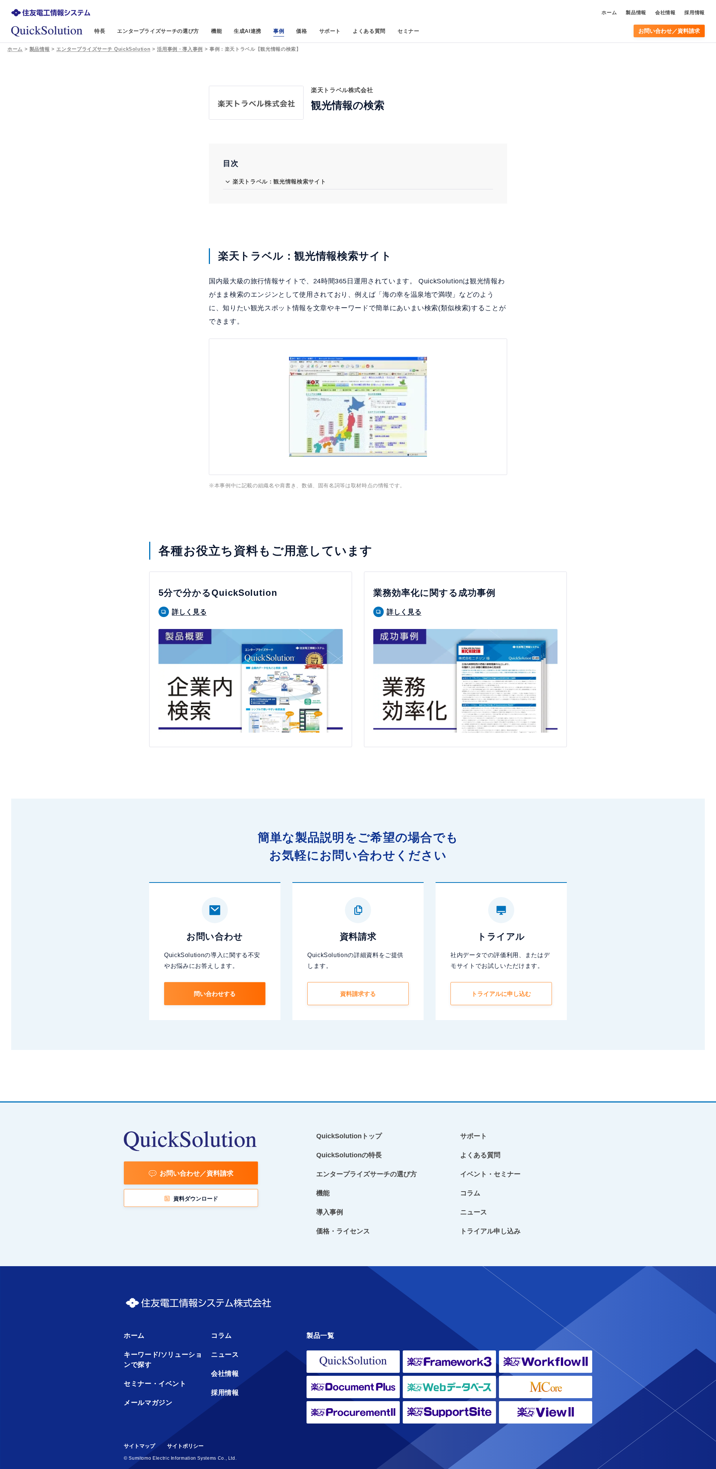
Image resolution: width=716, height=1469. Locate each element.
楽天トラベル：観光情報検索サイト (279, 181)
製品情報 (39, 49)
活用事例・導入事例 (180, 49)
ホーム (15, 49)
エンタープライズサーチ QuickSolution (103, 49)
